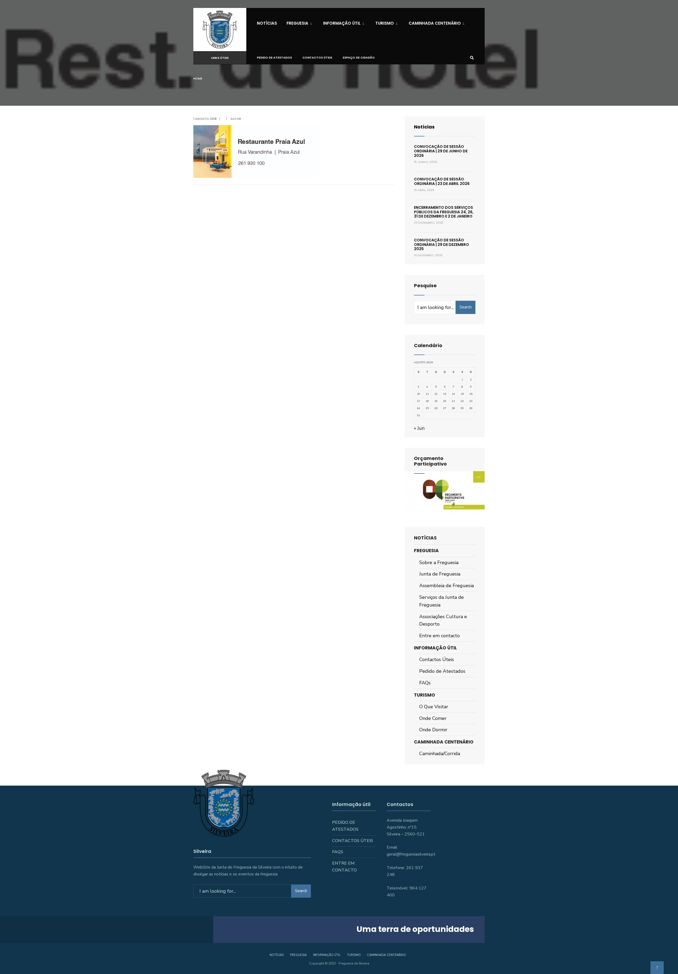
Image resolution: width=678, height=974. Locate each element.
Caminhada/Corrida (439, 753)
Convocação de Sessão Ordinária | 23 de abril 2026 (442, 181)
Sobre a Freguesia (438, 562)
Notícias (267, 23)
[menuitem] (299, 22)
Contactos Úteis (317, 57)
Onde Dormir (433, 730)
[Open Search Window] (472, 58)
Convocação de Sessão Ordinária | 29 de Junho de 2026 (440, 151)
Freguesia (297, 23)
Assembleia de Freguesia (446, 585)
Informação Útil (341, 23)
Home (197, 78)
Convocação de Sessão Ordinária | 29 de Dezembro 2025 (441, 244)
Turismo (384, 23)
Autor (235, 119)
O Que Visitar (433, 706)
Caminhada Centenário (435, 23)
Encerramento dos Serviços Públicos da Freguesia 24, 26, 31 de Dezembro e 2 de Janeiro (444, 212)
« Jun (419, 428)
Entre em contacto (439, 635)
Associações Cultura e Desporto (443, 620)
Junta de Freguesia (439, 574)
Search (466, 307)
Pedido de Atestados (274, 57)
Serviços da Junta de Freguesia (441, 601)
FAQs (425, 683)
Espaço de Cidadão (359, 57)
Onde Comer (433, 718)
